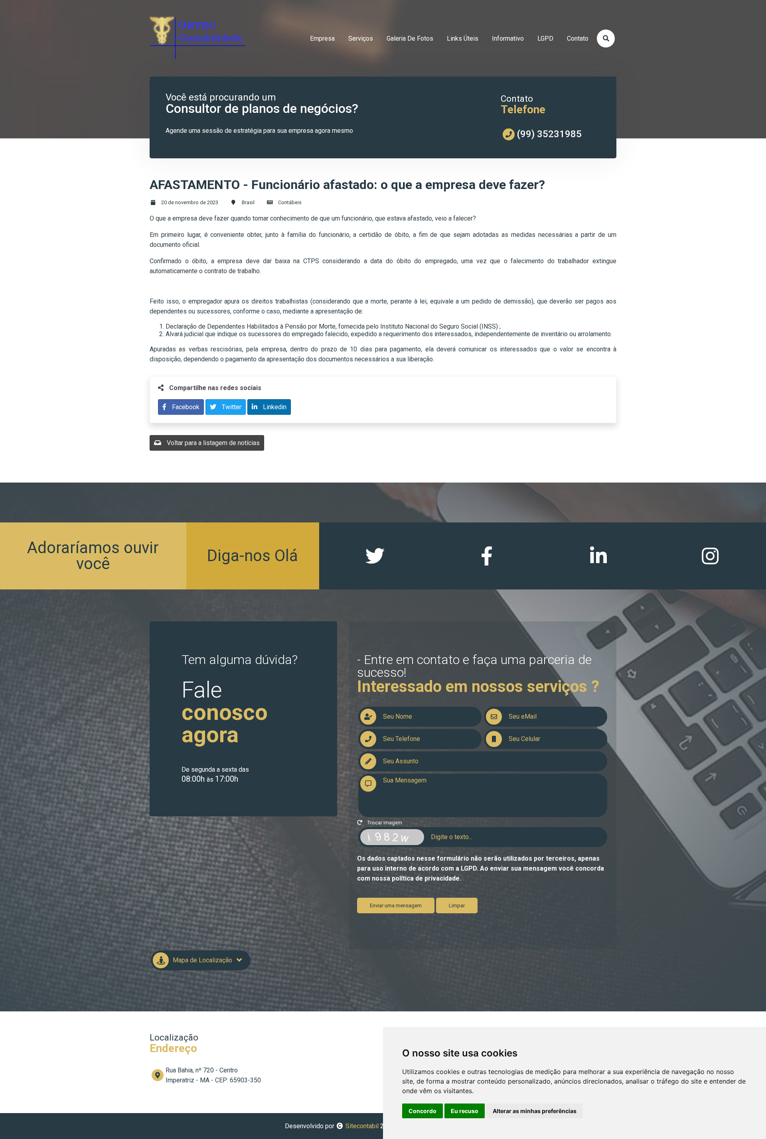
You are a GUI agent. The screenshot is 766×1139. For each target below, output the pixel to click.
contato (577, 38)
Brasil (248, 202)
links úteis (462, 38)
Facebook (184, 407)
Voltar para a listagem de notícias (212, 443)
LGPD (545, 38)
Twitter (230, 407)
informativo (508, 38)
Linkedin (273, 407)
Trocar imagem (384, 823)
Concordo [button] (422, 1110)
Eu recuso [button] (464, 1110)
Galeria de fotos (410, 38)
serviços (360, 38)
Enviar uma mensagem (396, 905)
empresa (322, 38)
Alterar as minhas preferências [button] (534, 1110)
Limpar (457, 905)
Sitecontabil (362, 1126)
